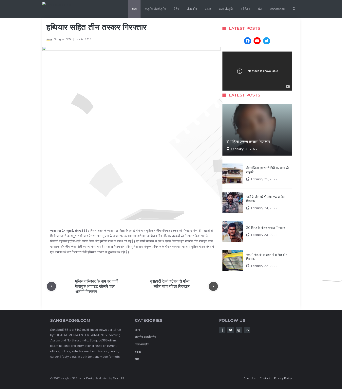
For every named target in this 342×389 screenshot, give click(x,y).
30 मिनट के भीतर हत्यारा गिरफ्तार (265, 228)
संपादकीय (192, 9)
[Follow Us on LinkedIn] (247, 330)
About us (250, 378)
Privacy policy (283, 378)
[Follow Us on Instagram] (239, 330)
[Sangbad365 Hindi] (66, 9)
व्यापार (208, 9)
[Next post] (213, 286)
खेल (260, 9)
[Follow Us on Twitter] (230, 330)
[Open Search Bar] (294, 9)
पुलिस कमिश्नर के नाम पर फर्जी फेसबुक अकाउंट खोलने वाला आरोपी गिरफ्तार (96, 286)
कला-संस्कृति (226, 9)
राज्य (134, 9)
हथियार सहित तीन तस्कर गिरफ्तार (96, 27)
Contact (265, 378)
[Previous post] (51, 286)
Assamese (277, 9)
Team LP (118, 378)
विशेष (176, 9)
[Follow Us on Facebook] (222, 330)
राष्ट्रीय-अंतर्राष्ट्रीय (155, 9)
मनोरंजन (245, 9)
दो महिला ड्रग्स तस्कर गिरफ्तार (248, 141)
